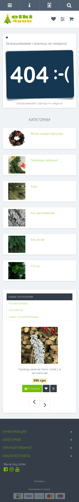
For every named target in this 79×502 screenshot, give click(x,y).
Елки (34, 187)
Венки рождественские (47, 134)
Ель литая (37, 240)
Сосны (35, 266)
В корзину (33, 388)
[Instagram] (12, 470)
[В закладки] (46, 388)
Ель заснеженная (43, 213)
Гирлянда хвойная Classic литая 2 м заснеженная (39, 371)
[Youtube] (18, 470)
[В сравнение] (53, 388)
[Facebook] (6, 470)
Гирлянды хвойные (44, 160)
